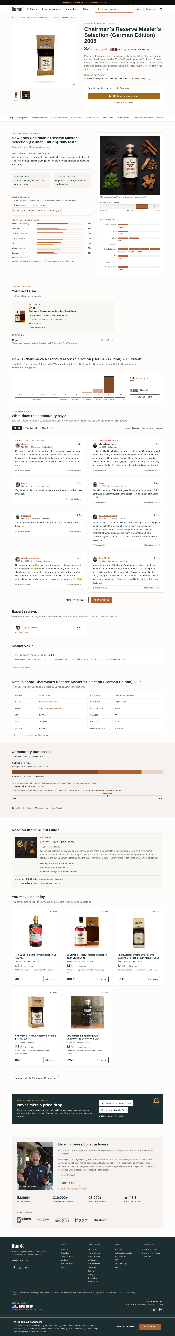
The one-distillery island (51, 879)
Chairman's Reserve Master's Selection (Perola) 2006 (35, 1037)
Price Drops (93, 1282)
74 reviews (29, 966)
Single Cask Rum (30, 628)
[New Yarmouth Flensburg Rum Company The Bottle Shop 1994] (87, 1012)
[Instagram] (20, 1267)
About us (118, 1249)
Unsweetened (55, 708)
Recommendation (39, 118)
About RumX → (69, 1183)
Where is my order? (150, 1249)
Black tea (20, 224)
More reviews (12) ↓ (76, 600)
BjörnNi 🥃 (26, 515)
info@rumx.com (20, 1260)
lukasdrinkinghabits (108, 515)
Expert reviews (92, 118)
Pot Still (118, 708)
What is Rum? (94, 1249)
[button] (45, 55)
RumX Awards (66, 1264)
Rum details (123, 118)
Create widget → (45, 735)
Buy (11, 118)
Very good (101, 49)
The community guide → (54, 210)
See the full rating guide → (25, 367)
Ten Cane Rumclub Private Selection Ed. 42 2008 (36, 956)
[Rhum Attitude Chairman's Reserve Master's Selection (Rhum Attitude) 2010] (139, 931)
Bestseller (64, 1253)
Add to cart (50, 979)
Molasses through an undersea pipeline (60, 871)
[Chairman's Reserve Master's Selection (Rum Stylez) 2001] (87, 931)
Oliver (101, 483)
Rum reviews (77, 118)
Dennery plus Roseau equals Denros (58, 863)
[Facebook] (14, 1267)
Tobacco (16, 229)
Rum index (92, 1278)
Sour (120, 258)
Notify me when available (126, 96)
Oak (14, 243)
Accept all (150, 1327)
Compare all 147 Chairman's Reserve (35, 1078)
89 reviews (81, 966)
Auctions (64, 1260)
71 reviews (81, 1047)
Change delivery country (123, 103)
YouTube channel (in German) (73, 1189)
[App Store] (154, 1309)
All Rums (64, 1249)
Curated (135, 428)
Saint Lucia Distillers (124, 695)
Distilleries (92, 1267)
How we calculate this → (22, 667)
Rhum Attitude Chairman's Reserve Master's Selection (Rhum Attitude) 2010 (138, 956)
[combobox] (114, 9)
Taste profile (22, 118)
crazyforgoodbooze (30, 558)
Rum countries (94, 1264)
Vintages (91, 1274)
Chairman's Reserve (48, 702)
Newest (159, 428)
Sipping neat (39, 205)
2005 (117, 722)
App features (120, 1256)
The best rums (66, 1256)
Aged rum (89, 24)
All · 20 (17, 428)
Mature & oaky (21, 205)
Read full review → (23, 633)
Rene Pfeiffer (105, 558)
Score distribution (59, 118)
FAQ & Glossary (94, 1253)
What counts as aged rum (46, 883)
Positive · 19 (31, 428)
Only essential (126, 1327)
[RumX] (17, 9)
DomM (24, 483)
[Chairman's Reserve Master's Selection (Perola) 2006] (36, 1012)
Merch (63, 1267)
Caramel (16, 253)
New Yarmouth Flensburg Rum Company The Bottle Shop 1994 (82, 1037)
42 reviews (132, 966)
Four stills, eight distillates (54, 867)
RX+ (116, 1267)
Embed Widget (121, 1264)
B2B (116, 1260)
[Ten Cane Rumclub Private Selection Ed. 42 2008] (36, 931)
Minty (19, 248)
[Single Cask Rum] (18, 627)
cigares (24, 444)
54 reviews (29, 1047)
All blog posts (93, 1260)
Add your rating (145, 397)
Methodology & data (123, 1253)
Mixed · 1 (46, 428)
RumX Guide (162, 118)
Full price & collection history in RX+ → (106, 790)
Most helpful (147, 428)
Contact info (147, 1256)
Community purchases (143, 118)
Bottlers (91, 1271)
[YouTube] (26, 1267)
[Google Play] (160, 1309)
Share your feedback (151, 1253)
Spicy (19, 238)
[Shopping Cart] (160, 9)
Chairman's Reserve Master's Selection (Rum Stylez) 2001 (86, 956)
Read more (97, 540)
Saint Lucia (44, 695)
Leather (20, 233)
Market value (108, 118)
